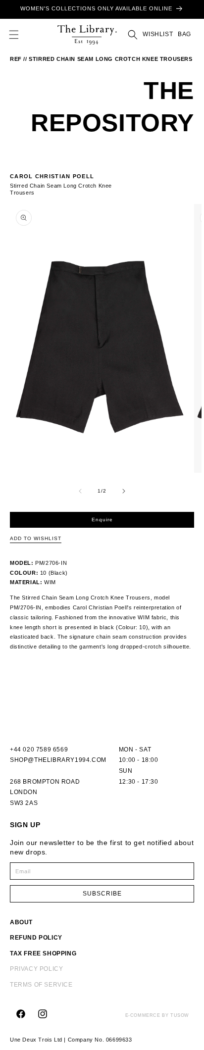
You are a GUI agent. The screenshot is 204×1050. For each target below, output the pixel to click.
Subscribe (102, 893)
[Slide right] (124, 491)
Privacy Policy (36, 968)
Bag (183, 34)
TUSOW (179, 1015)
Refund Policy (36, 937)
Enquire (102, 519)
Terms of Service (41, 984)
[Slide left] (80, 491)
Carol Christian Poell (52, 176)
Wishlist (158, 34)
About (21, 922)
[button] (14, 35)
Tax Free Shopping (43, 953)
